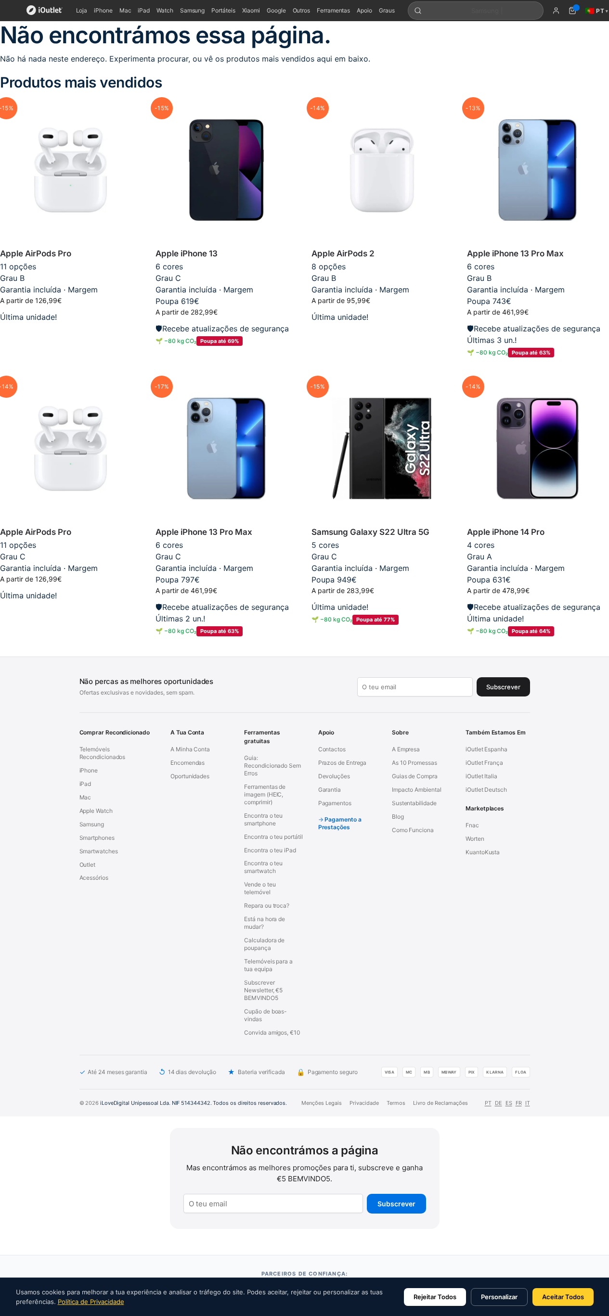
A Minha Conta (190, 749)
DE (498, 1103)
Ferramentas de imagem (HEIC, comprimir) (264, 794)
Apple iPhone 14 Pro (505, 532)
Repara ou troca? (266, 905)
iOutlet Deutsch (486, 789)
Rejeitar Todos (435, 1297)
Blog (398, 816)
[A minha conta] (556, 10)
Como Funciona (413, 830)
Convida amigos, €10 (272, 1032)
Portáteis (223, 10)
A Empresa (406, 749)
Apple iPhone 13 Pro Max (515, 253)
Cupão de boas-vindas (265, 1015)
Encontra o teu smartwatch (263, 867)
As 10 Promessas (414, 762)
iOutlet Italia (481, 776)
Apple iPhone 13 (186, 253)
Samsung (192, 10)
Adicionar (70, 332)
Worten (475, 838)
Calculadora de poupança (264, 943)
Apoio (364, 10)
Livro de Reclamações (440, 1103)
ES (508, 1103)
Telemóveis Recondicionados (102, 753)
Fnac (472, 825)
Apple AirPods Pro (35, 253)
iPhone (103, 10)
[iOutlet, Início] (44, 10)
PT (488, 1103)
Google (276, 10)
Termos (396, 1103)
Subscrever (396, 1204)
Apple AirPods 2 (343, 253)
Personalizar (499, 1297)
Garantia (329, 789)
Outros (302, 10)
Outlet (87, 864)
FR (519, 1103)
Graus (387, 10)
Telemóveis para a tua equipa (268, 965)
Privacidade (364, 1103)
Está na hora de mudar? (264, 922)
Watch (164, 10)
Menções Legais (321, 1103)
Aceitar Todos (563, 1297)
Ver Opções (382, 332)
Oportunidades (189, 776)
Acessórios (93, 877)
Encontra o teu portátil (273, 836)
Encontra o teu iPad (270, 850)
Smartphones (97, 837)
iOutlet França (484, 762)
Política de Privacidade (91, 1301)
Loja (82, 10)
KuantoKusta (483, 852)
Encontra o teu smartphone (263, 819)
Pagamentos (334, 803)
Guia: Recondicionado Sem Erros (272, 765)
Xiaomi (251, 10)
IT (527, 1103)
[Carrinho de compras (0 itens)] (572, 10)
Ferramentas (333, 10)
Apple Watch (96, 810)
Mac (125, 10)
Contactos (332, 749)
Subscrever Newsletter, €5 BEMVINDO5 (263, 990)
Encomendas (187, 762)
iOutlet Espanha (486, 749)
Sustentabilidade (414, 803)
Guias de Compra (415, 776)
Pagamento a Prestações (340, 823)
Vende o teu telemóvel (259, 888)
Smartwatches (98, 851)
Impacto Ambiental (416, 789)
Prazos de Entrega (342, 762)
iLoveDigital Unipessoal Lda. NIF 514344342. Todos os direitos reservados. (193, 1103)
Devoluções (334, 776)
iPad (144, 10)
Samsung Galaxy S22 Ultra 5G (370, 532)
